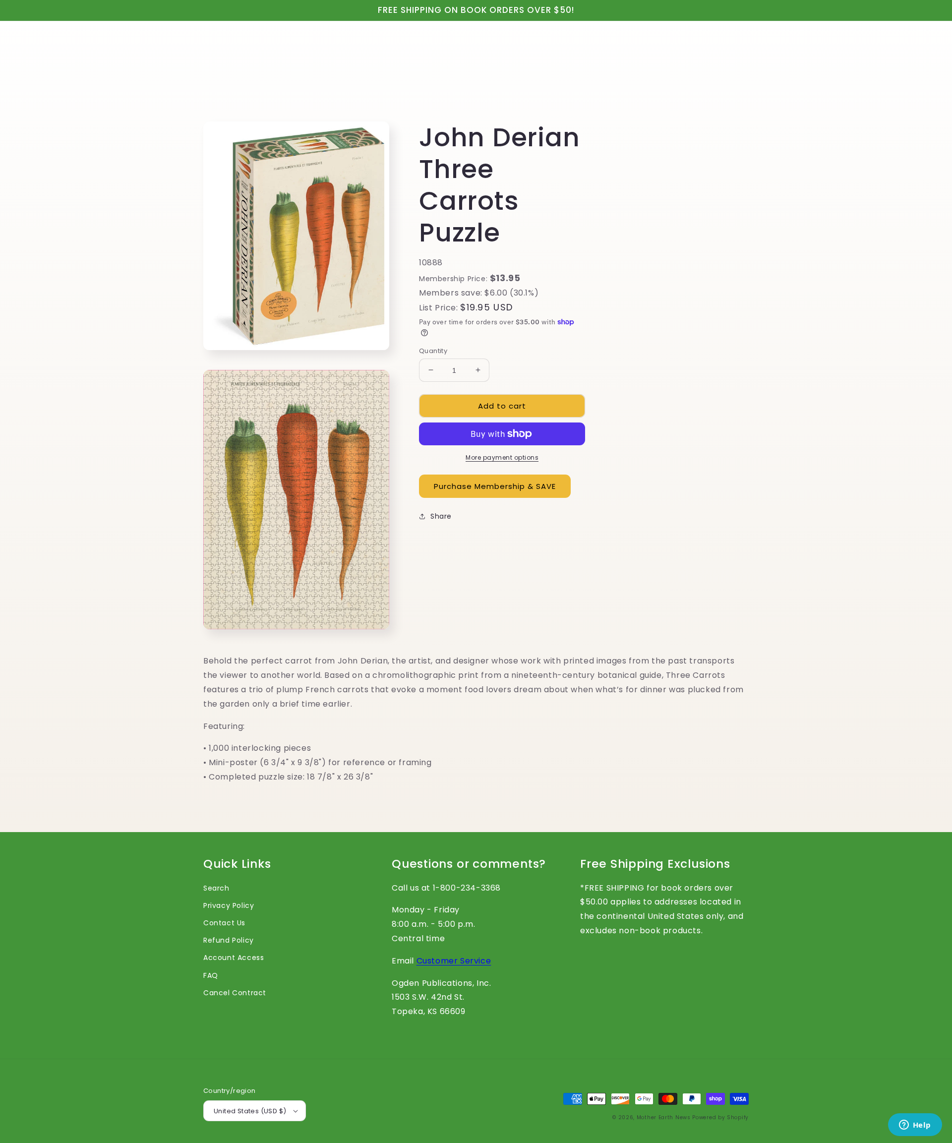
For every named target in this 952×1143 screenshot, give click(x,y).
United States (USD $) (250, 1111)
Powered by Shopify (720, 1117)
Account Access (233, 958)
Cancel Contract (234, 993)
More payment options (502, 457)
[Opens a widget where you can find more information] (915, 1125)
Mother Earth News (664, 1117)
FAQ (210, 975)
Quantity (433, 350)
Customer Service (453, 960)
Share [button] (441, 516)
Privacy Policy (228, 905)
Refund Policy (228, 940)
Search (216, 888)
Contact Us (224, 923)
